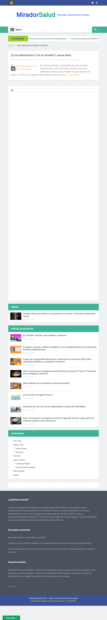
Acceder (12, 586)
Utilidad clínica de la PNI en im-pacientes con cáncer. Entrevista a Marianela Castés (59, 314)
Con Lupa (61, 59)
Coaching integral (22, 463)
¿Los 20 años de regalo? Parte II (38, 394)
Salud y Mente (19, 460)
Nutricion (19, 452)
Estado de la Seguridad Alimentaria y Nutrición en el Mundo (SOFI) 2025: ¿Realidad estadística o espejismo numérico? (57, 360)
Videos (16, 475)
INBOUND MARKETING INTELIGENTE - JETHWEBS (53, 601)
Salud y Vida (18, 444)
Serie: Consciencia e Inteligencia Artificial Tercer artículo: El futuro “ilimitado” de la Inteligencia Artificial (59, 372)
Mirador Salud (27, 59)
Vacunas (16, 455)
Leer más (73, 74)
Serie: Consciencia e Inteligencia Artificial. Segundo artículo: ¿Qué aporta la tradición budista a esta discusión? (58, 419)
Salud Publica (18, 471)
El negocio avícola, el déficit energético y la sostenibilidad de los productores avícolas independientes (60, 348)
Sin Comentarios (72, 59)
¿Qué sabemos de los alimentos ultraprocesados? (46, 383)
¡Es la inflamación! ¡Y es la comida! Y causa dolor (41, 55)
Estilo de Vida (20, 448)
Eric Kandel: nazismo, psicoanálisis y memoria (44, 335)
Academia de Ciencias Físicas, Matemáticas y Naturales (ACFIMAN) (54, 406)
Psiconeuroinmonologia (25, 467)
